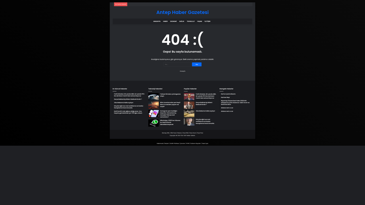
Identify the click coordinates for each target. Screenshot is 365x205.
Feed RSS (185, 133)
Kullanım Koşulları (196, 143)
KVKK (187, 143)
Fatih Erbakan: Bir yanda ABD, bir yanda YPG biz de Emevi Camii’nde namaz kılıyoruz (206, 96)
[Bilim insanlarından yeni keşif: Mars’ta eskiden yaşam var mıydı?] (153, 105)
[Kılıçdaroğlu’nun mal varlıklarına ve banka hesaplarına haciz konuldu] (189, 122)
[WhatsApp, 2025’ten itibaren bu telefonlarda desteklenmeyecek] (153, 123)
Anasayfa (156, 21)
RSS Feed (173, 133)
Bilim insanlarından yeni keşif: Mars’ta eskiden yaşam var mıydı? (170, 104)
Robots (179, 133)
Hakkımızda (160, 143)
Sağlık (181, 21)
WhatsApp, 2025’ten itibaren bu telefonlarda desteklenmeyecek (170, 122)
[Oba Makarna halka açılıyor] (189, 113)
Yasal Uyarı (205, 143)
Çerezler (182, 143)
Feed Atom (193, 133)
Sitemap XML (166, 133)
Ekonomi (173, 21)
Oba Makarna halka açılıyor (205, 111)
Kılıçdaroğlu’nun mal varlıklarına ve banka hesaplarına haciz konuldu (205, 121)
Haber (165, 21)
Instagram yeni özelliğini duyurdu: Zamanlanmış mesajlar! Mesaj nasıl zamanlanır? (168, 114)
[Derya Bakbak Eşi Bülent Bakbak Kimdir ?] (189, 105)
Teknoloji (190, 21)
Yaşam (199, 21)
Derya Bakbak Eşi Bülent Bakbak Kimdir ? (204, 103)
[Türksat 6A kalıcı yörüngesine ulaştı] (153, 96)
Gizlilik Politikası (174, 143)
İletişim (207, 21)
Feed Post (200, 133)
